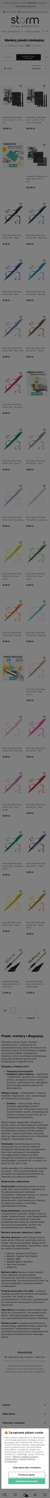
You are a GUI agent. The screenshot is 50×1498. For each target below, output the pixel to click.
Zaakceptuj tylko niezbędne (27, 1467)
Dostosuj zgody (27, 1474)
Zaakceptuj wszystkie (27, 1481)
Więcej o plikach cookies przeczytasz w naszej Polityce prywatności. (21, 1459)
